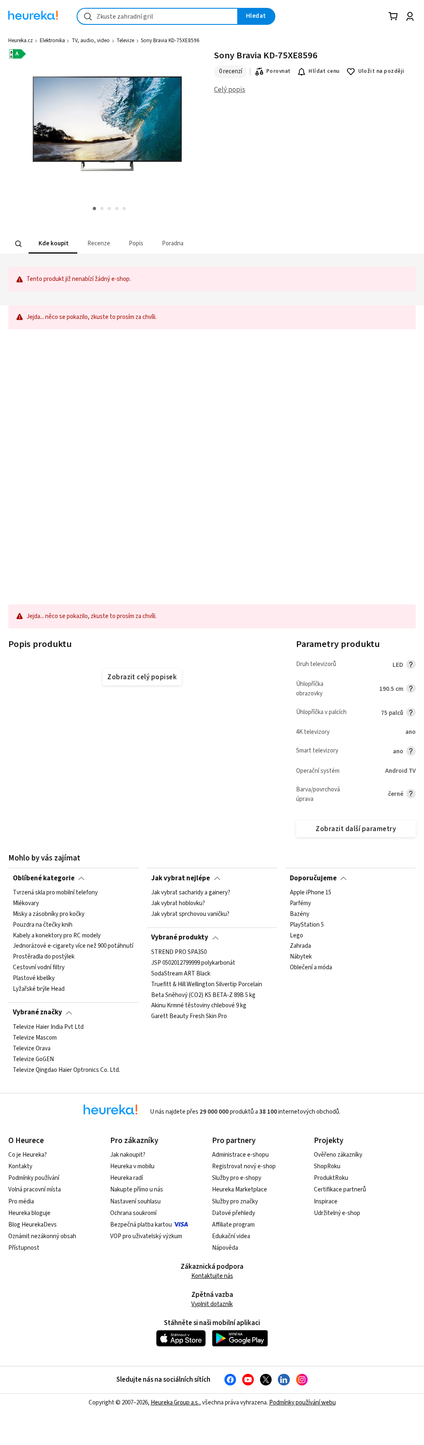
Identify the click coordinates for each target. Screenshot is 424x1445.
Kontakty (20, 1166)
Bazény (299, 914)
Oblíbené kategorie (44, 878)
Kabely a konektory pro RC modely (57, 935)
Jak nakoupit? (127, 1154)
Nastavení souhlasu (135, 1201)
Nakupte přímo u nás (136, 1189)
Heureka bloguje (29, 1213)
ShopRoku (327, 1166)
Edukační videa (231, 1236)
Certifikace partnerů (340, 1189)
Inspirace (325, 1201)
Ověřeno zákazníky (338, 1154)
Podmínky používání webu (302, 1402)
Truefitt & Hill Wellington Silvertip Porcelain (206, 984)
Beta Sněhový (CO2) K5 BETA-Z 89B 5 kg (203, 995)
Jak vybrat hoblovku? (178, 903)
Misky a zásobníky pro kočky (48, 914)
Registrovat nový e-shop (244, 1166)
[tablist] (166, 244)
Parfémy (300, 903)
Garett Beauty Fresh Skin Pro (189, 1016)
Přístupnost (23, 1248)
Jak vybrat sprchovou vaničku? (190, 914)
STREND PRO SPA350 (179, 952)
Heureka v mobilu (132, 1166)
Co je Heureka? (27, 1154)
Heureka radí (126, 1178)
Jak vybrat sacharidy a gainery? (190, 893)
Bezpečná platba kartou (141, 1224)
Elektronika (52, 40)
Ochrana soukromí (133, 1213)
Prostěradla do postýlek (44, 957)
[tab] (53, 244)
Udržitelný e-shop (337, 1213)
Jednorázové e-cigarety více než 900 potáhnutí (73, 946)
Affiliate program (233, 1224)
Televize (125, 40)
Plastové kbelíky (34, 978)
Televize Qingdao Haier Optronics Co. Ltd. (66, 1070)
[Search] (18, 243)
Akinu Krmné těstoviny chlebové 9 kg (198, 1006)
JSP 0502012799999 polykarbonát (193, 963)
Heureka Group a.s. (175, 1402)
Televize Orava (32, 1049)
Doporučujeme (313, 878)
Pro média (21, 1201)
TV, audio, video (91, 40)
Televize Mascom (35, 1038)
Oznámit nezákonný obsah (42, 1236)
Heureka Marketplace (239, 1189)
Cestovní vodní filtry (39, 967)
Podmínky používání (33, 1178)
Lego (296, 935)
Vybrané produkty (179, 937)
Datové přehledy (233, 1213)
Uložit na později (381, 71)
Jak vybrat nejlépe (180, 878)
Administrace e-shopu (240, 1154)
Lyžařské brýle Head (39, 989)
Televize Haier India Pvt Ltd (48, 1027)
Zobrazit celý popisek (142, 677)
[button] (53, 244)
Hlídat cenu (324, 71)
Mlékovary (26, 903)
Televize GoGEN (33, 1059)
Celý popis (229, 90)
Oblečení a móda (311, 967)
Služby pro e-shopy (236, 1178)
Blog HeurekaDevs (32, 1224)
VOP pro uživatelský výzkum (146, 1236)
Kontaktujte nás (212, 1276)
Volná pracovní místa (34, 1189)
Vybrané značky (37, 1012)
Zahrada (300, 946)
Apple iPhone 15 (310, 893)
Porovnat (278, 71)
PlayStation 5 (307, 924)
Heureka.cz (20, 40)
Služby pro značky (235, 1201)
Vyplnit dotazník (212, 1304)
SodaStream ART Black (180, 973)
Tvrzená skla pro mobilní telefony (55, 893)
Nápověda (225, 1248)
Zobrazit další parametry (356, 829)
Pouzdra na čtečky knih (42, 924)
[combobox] (157, 16)
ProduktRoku (331, 1178)
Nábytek (301, 957)
